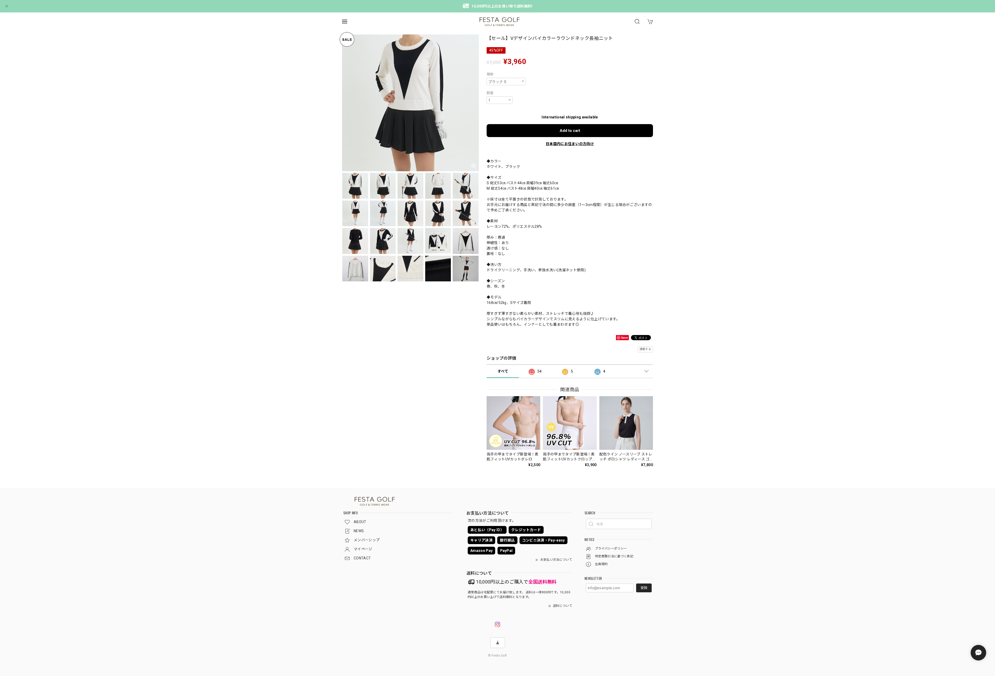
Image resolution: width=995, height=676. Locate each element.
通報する (645, 349)
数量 (490, 93)
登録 (644, 588)
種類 (490, 74)
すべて (502, 371)
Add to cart (570, 130)
